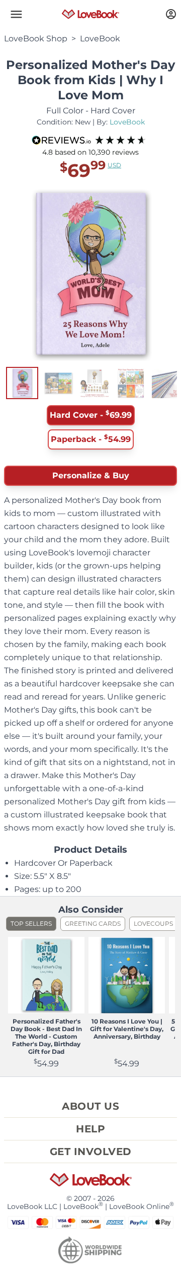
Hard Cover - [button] (91, 414)
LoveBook (100, 38)
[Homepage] (91, 14)
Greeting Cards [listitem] (93, 923)
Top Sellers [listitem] (31, 923)
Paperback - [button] (91, 438)
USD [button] (114, 165)
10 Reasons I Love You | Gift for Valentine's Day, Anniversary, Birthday (126, 1028)
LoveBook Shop (35, 38)
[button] (16, 14)
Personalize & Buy (90, 475)
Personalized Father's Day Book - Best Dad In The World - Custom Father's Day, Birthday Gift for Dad (46, 1036)
